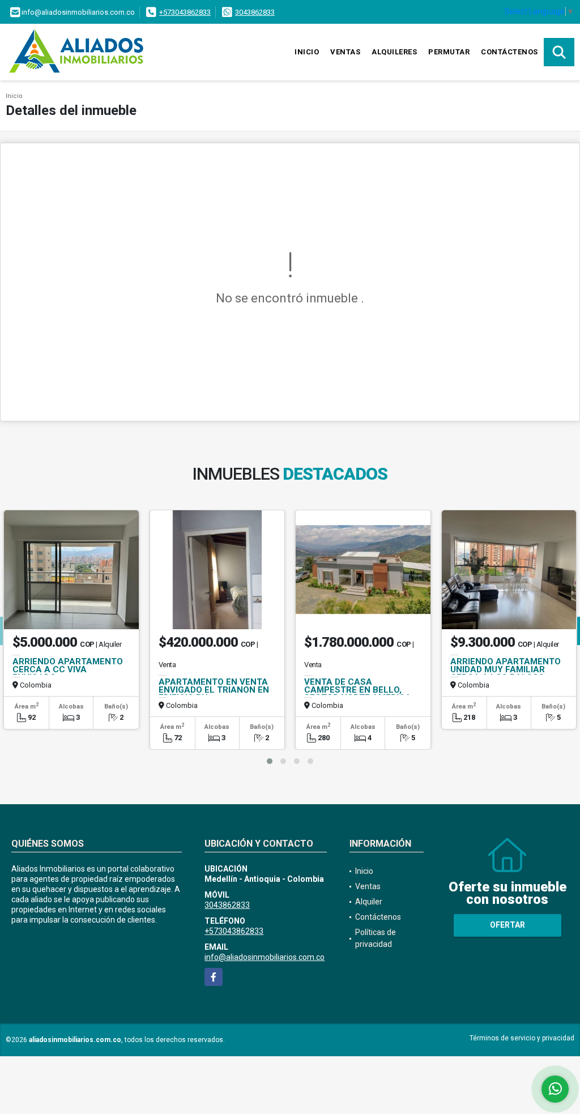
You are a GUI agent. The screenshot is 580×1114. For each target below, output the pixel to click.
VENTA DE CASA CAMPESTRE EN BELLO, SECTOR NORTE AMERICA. (358, 690)
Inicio (307, 52)
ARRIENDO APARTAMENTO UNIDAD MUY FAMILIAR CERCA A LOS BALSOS (505, 669)
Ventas (345, 52)
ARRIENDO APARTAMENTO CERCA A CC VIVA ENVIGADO (67, 669)
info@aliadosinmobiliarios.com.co (264, 957)
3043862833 (255, 12)
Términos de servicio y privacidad (522, 1038)
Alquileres (394, 52)
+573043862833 (185, 12)
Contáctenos (509, 52)
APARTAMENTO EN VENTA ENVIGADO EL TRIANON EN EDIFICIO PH (214, 690)
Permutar (449, 52)
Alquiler (368, 901)
